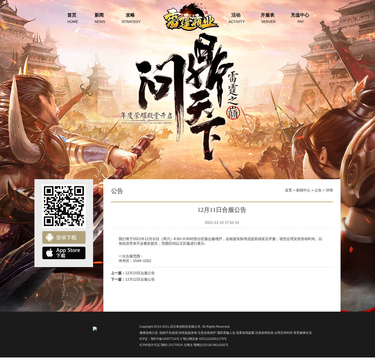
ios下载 (64, 252)
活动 (237, 18)
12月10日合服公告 (140, 273)
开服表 (268, 18)
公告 (318, 190)
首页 (72, 18)
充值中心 (300, 18)
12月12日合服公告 (140, 279)
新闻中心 (303, 190)
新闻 (100, 18)
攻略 (131, 18)
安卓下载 (64, 237)
